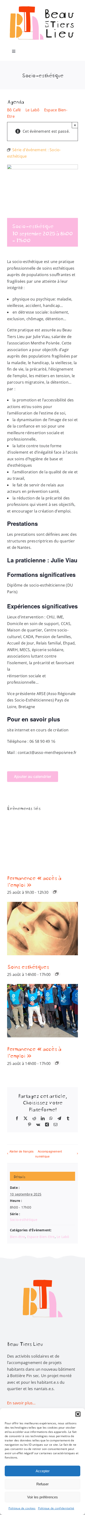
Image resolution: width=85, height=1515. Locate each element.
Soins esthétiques (28, 966)
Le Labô (33, 110)
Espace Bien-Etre (41, 1236)
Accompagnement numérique (48, 1153)
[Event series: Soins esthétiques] (57, 974)
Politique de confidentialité (56, 1508)
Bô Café (14, 110)
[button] (78, 1414)
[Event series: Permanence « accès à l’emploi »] (54, 891)
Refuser (42, 1484)
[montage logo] (42, 5)
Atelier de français (21, 1151)
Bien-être (17, 1236)
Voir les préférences (42, 1497)
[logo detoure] (42, 1266)
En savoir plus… (21, 1403)
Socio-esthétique (23, 1219)
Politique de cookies (22, 1508)
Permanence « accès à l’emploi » (34, 880)
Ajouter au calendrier (32, 776)
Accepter (43, 1471)
